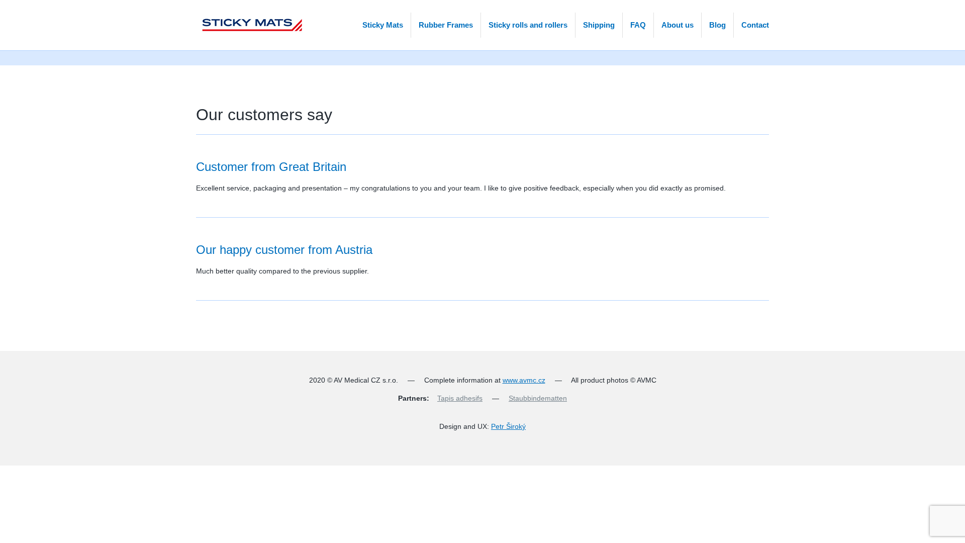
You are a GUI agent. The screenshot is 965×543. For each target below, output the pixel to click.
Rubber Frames (446, 25)
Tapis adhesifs (459, 398)
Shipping (599, 25)
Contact (755, 25)
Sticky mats (250, 25)
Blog (717, 25)
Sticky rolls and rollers (528, 25)
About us (677, 25)
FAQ (638, 25)
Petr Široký (508, 426)
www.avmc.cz (524, 380)
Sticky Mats (382, 25)
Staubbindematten (538, 398)
